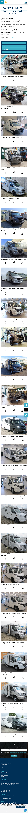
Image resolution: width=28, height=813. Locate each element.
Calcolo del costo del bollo (5, 772)
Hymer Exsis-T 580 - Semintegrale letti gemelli (13, 259)
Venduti (2, 776)
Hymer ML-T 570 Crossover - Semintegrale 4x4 (13, 348)
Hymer (12, 37)
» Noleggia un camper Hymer (9, 38)
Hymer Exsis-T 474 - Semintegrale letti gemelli (13, 319)
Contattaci (14, 755)
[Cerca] (6, 2)
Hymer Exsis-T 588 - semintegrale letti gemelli (13, 613)
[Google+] (4, 803)
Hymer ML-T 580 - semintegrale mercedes (12, 734)
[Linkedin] (6, 803)
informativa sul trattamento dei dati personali (17, 752)
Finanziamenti (4, 764)
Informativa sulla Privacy (5, 790)
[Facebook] (2, 803)
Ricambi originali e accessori (6, 763)
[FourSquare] (13, 803)
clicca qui (8, 811)
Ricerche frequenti (4, 775)
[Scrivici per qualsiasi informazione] (26, 409)
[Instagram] (9, 803)
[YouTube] (12, 803)
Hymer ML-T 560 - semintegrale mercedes (12, 436)
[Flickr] (7, 803)
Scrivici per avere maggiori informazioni (14, 747)
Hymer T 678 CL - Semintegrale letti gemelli (12, 496)
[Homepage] (26, 2)
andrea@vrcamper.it (8, 798)
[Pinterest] (15, 803)
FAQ (2, 767)
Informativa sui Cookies (5, 791)
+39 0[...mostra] (5, 797)
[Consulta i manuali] (26, 415)
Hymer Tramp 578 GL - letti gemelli (10, 584)
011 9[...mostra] (5, 34)
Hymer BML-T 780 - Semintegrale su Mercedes (13, 377)
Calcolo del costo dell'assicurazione (7, 773)
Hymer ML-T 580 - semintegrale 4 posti (11, 525)
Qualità (2, 765)
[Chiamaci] (26, 405)
